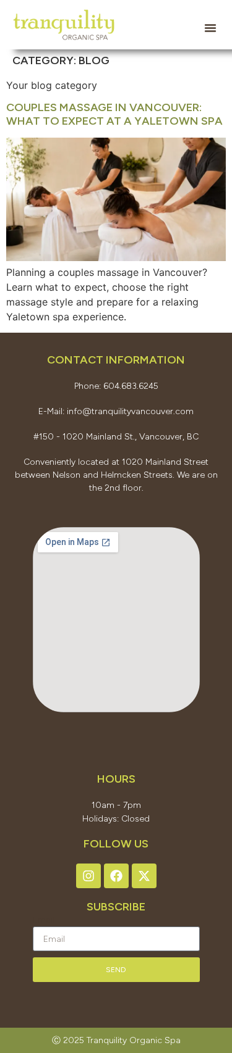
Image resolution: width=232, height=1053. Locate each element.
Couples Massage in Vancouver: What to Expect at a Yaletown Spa (114, 114)
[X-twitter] (144, 876)
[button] (210, 28)
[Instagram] (88, 876)
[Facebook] (116, 876)
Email (43, 920)
